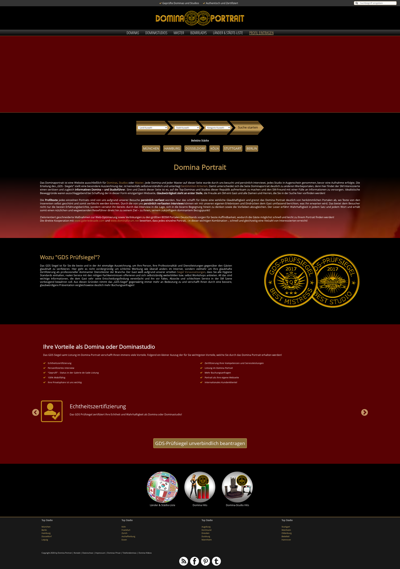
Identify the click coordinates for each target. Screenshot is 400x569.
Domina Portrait (65, 553)
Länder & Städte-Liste (228, 32)
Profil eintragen (261, 32)
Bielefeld (285, 536)
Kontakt (77, 553)
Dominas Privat (113, 553)
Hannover (286, 539)
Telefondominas (129, 553)
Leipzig (45, 539)
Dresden (205, 533)
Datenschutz (87, 553)
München (151, 148)
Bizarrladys (198, 32)
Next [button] (364, 413)
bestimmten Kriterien (194, 186)
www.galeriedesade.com (89, 220)
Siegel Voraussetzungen (191, 272)
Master (179, 32)
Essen (124, 539)
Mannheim (207, 539)
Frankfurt (126, 530)
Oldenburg (287, 533)
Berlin (252, 148)
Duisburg (206, 536)
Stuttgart (232, 148)
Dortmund (206, 530)
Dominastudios (156, 32)
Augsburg (206, 526)
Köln (214, 148)
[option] (200, 411)
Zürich (124, 533)
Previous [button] (35, 413)
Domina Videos (145, 553)
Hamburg (172, 148)
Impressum (100, 553)
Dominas (133, 32)
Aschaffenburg (128, 536)
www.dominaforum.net (124, 220)
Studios (123, 182)
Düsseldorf (195, 148)
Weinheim (286, 530)
